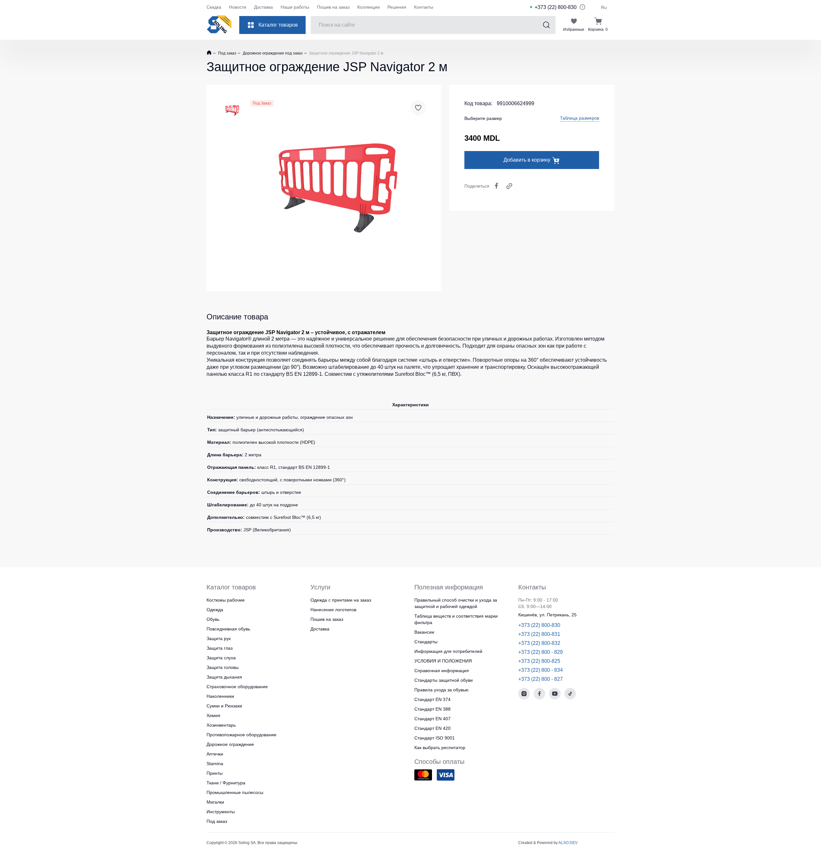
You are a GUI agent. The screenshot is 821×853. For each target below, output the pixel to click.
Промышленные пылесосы (235, 792)
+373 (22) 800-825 (539, 661)
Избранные (573, 29)
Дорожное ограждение (230, 744)
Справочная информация (441, 670)
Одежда (215, 609)
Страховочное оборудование (237, 686)
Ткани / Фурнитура (226, 782)
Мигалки (215, 802)
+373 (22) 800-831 (539, 634)
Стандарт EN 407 (432, 718)
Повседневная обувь (228, 628)
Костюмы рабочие (226, 600)
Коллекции (368, 7)
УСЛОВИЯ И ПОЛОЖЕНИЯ (443, 660)
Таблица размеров (579, 118)
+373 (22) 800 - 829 (540, 652)
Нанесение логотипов (333, 609)
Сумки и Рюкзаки (224, 705)
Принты (215, 773)
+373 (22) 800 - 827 (540, 679)
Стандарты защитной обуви (443, 680)
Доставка (263, 7)
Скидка (214, 7)
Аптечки (215, 753)
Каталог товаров (278, 25)
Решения (396, 7)
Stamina (215, 763)
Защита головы (223, 667)
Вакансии (424, 632)
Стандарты (425, 641)
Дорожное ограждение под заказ (272, 53)
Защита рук (219, 638)
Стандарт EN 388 (432, 709)
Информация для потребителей (448, 651)
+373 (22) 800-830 (556, 7)
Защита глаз (220, 648)
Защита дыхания (224, 677)
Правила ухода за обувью (441, 689)
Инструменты (221, 811)
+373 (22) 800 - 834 (540, 670)
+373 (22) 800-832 (539, 643)
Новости (237, 7)
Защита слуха (221, 657)
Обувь (213, 619)
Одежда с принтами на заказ (340, 600)
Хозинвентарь (221, 725)
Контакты (423, 7)
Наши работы (295, 7)
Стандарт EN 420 (432, 728)
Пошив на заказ (333, 7)
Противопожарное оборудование (241, 734)
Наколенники (220, 696)
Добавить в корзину (527, 160)
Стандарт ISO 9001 (434, 737)
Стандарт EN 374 (432, 699)
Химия (213, 715)
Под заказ (226, 53)
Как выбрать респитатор (439, 747)
